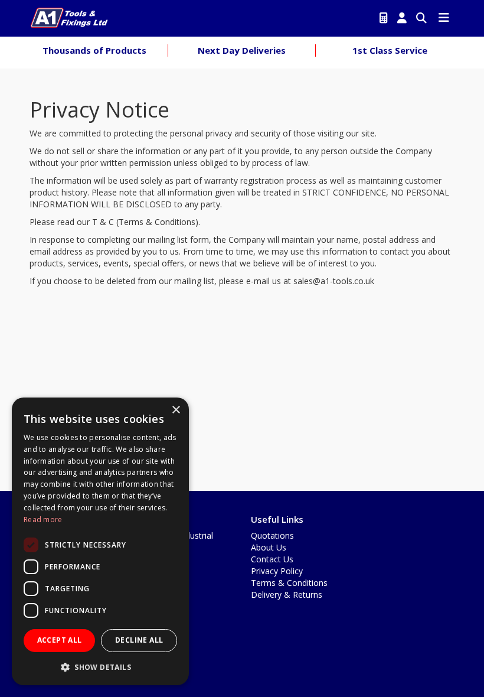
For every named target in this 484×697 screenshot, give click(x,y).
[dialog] (100, 541)
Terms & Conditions (289, 582)
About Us (268, 547)
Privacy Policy (277, 571)
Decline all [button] (139, 640)
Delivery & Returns (286, 594)
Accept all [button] (59, 640)
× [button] (175, 410)
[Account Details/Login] (402, 18)
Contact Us (272, 559)
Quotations (272, 535)
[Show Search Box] (421, 18)
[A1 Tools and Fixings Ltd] (69, 16)
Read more (43, 519)
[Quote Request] (383, 18)
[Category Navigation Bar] (443, 18)
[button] (100, 666)
